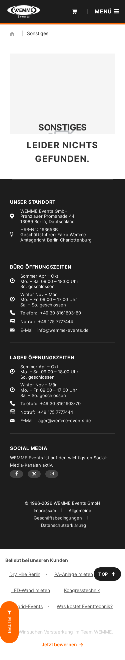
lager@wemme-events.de (64, 420)
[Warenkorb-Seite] (74, 11)
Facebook (16, 474)
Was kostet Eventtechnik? (85, 606)
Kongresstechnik (82, 590)
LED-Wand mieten (30, 590)
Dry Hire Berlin (24, 574)
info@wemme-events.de (63, 330)
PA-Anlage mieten (73, 574)
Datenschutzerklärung (63, 525)
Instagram (51, 474)
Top (103, 574)
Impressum (45, 510)
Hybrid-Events (27, 606)
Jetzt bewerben (62, 644)
